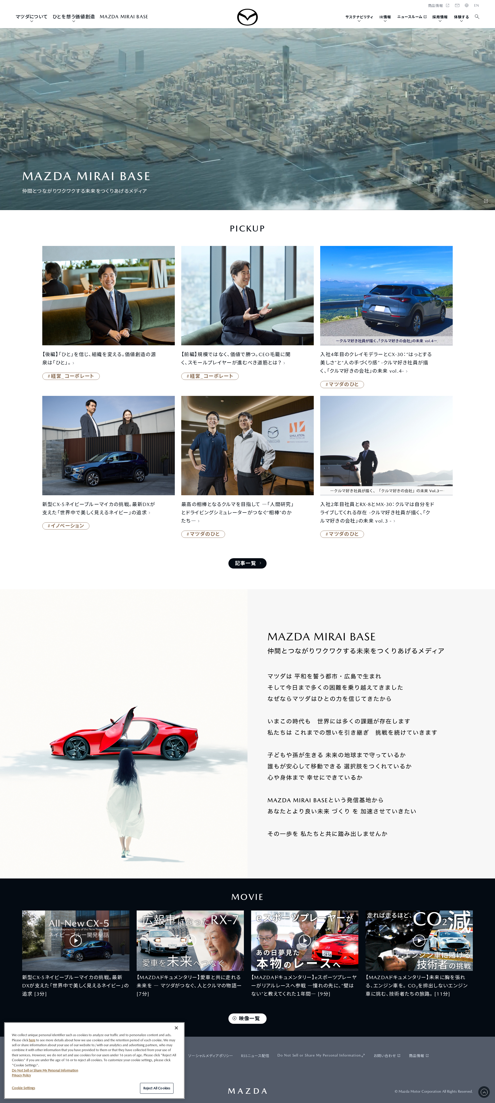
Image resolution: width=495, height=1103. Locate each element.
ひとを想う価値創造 (74, 16)
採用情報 (440, 17)
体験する (461, 17)
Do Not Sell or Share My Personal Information (319, 1055)
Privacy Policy (21, 1075)
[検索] (477, 17)
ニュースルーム (410, 17)
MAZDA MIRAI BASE (124, 16)
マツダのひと (344, 384)
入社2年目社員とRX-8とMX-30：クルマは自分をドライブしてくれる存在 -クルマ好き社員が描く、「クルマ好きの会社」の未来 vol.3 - (377, 512)
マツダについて (32, 16)
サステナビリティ (359, 17)
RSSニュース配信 (255, 1056)
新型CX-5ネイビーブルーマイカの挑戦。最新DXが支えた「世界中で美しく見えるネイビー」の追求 (98, 508)
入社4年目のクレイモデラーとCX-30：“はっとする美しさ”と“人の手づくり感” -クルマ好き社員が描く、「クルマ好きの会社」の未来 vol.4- (376, 362)
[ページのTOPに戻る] (484, 1092)
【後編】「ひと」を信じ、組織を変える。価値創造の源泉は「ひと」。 (99, 358)
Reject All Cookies (156, 1088)
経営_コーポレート (72, 376)
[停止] (486, 201)
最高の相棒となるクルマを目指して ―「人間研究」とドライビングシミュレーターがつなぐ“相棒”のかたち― (237, 512)
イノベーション (67, 526)
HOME (476, 5)
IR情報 (385, 17)
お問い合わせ (385, 1056)
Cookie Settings (23, 1088)
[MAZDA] (247, 17)
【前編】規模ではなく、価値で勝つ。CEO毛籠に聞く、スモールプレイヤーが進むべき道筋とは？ (236, 358)
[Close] (176, 1028)
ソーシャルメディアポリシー (210, 1056)
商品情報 (416, 1056)
